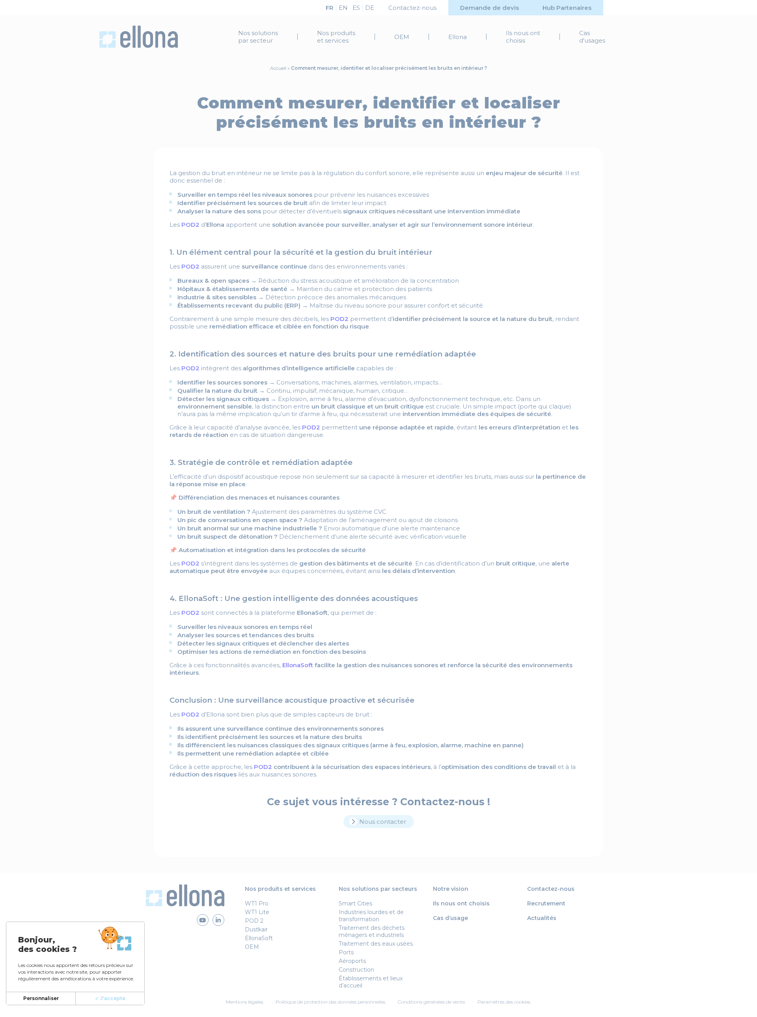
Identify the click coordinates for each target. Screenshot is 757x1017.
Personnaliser (41, 998)
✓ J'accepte (110, 998)
